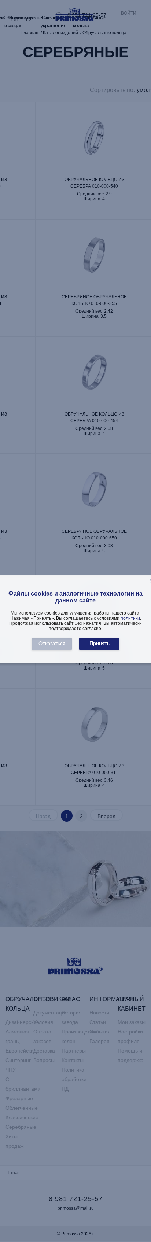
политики (130, 618)
